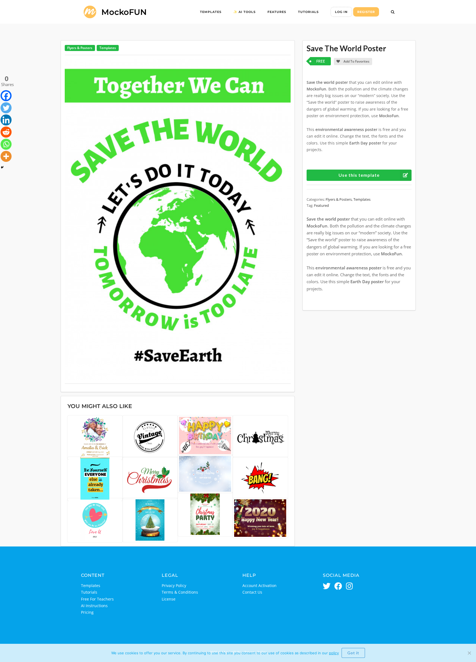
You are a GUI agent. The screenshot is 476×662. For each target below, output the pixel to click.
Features (276, 12)
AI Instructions (94, 605)
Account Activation (259, 585)
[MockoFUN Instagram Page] (349, 586)
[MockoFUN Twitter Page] (327, 586)
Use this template (359, 175)
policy (334, 653)
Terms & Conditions (180, 592)
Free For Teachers (97, 599)
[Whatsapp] (6, 144)
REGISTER (366, 12)
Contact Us (252, 592)
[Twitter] (6, 107)
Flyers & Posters (79, 47)
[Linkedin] (6, 119)
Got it (353, 652)
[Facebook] (6, 95)
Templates (210, 12)
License (168, 599)
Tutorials (308, 12)
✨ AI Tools (244, 12)
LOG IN (341, 12)
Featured (321, 205)
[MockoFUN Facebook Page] (338, 586)
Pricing (87, 612)
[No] (469, 653)
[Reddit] (6, 132)
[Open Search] (392, 12)
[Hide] (2, 167)
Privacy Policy (174, 585)
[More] (6, 156)
